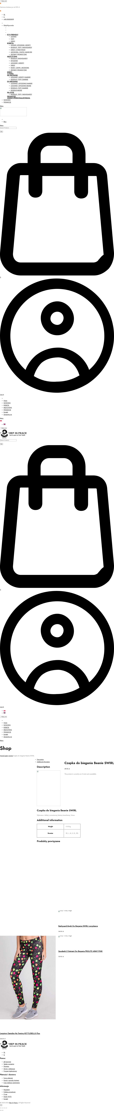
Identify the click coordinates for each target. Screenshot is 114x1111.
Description (40, 760)
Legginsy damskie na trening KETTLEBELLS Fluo (20, 1033)
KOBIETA (10, 43)
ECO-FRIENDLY (12, 35)
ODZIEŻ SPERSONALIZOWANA (18, 98)
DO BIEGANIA (12, 81)
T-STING (10, 74)
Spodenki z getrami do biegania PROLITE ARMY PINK (80, 951)
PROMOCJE (11, 96)
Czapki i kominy (8, 756)
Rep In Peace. (13, 1103)
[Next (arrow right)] (2, 1110)
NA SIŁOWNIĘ (12, 75)
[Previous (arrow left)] (0, 1110)
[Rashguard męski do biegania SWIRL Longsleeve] (86, 911)
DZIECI (9, 72)
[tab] (59, 759)
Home (2, 756)
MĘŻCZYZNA (12, 56)
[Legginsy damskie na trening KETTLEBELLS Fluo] (28, 977)
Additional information (43, 762)
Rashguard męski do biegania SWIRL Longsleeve (78, 926)
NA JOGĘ (10, 92)
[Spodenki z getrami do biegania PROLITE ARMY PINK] (86, 936)
